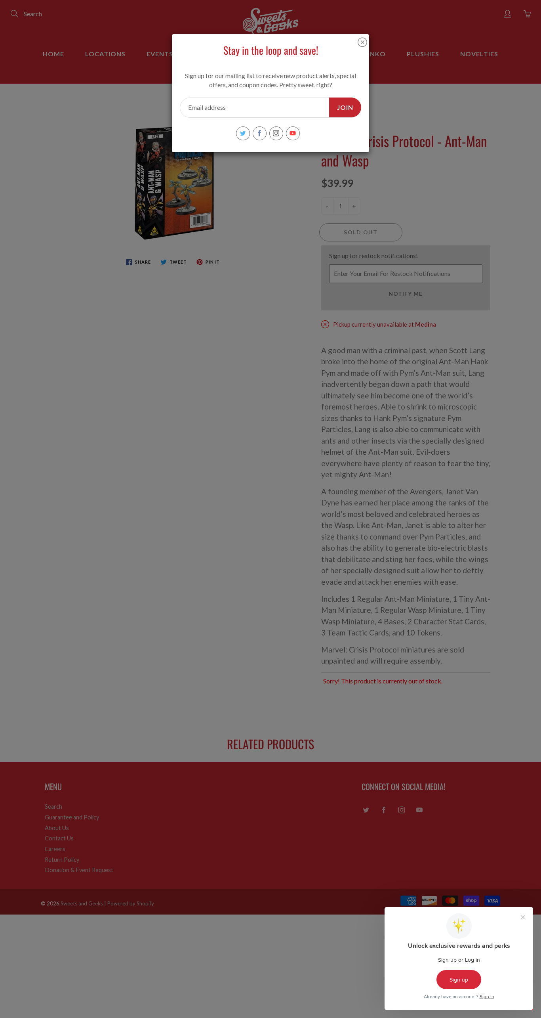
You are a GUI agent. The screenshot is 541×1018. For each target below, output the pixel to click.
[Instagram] (276, 133)
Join (345, 107)
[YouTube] (293, 133)
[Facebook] (260, 133)
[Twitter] (243, 133)
